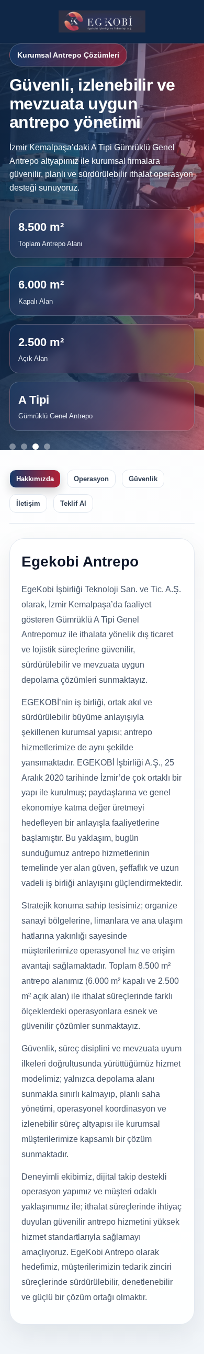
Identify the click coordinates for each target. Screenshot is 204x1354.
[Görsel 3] (35, 446)
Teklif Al (73, 503)
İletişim (28, 503)
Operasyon (91, 479)
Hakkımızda (35, 479)
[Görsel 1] (12, 446)
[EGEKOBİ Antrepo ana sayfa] (102, 21)
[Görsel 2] (24, 446)
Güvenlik (143, 479)
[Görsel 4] (47, 446)
